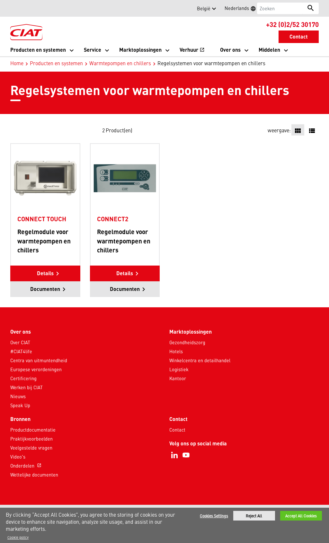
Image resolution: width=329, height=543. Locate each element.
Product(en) (119, 130)
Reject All (254, 515)
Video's (17, 456)
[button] (14, 8)
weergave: (279, 130)
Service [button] (92, 49)
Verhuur (192, 50)
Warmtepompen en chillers (120, 62)
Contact (177, 429)
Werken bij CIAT (26, 387)
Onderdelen (25, 465)
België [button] (203, 8)
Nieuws (18, 396)
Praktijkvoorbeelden (31, 438)
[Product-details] (45, 178)
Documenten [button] (45, 289)
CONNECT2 (112, 218)
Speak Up (20, 405)
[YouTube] (186, 455)
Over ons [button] (230, 49)
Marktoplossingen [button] (140, 49)
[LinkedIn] (174, 455)
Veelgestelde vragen (31, 447)
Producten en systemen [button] (38, 49)
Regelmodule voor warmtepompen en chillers (44, 241)
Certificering (23, 378)
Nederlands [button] (242, 9)
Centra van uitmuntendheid (38, 360)
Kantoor (177, 378)
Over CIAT (20, 342)
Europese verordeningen (36, 369)
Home (16, 62)
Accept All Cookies (301, 515)
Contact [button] (298, 36)
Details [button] (45, 273)
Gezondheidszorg (187, 342)
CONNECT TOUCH (41, 218)
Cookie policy (18, 537)
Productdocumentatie (33, 429)
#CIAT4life (21, 351)
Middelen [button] (269, 49)
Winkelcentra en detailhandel (199, 360)
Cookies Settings (214, 515)
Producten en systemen (56, 62)
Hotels (176, 351)
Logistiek (179, 369)
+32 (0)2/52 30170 (292, 24)
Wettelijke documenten (34, 474)
